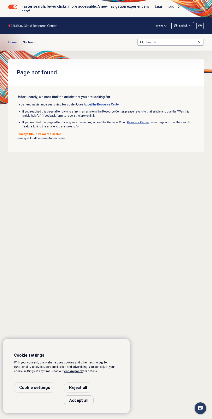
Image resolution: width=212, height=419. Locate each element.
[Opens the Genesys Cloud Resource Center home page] (32, 25)
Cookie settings (34, 387)
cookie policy (73, 371)
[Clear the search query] (199, 42)
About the (102, 104)
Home (12, 42)
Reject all (78, 387)
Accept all (78, 400)
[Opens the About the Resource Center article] (200, 25)
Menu (159, 25)
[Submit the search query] (141, 42)
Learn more (164, 6)
